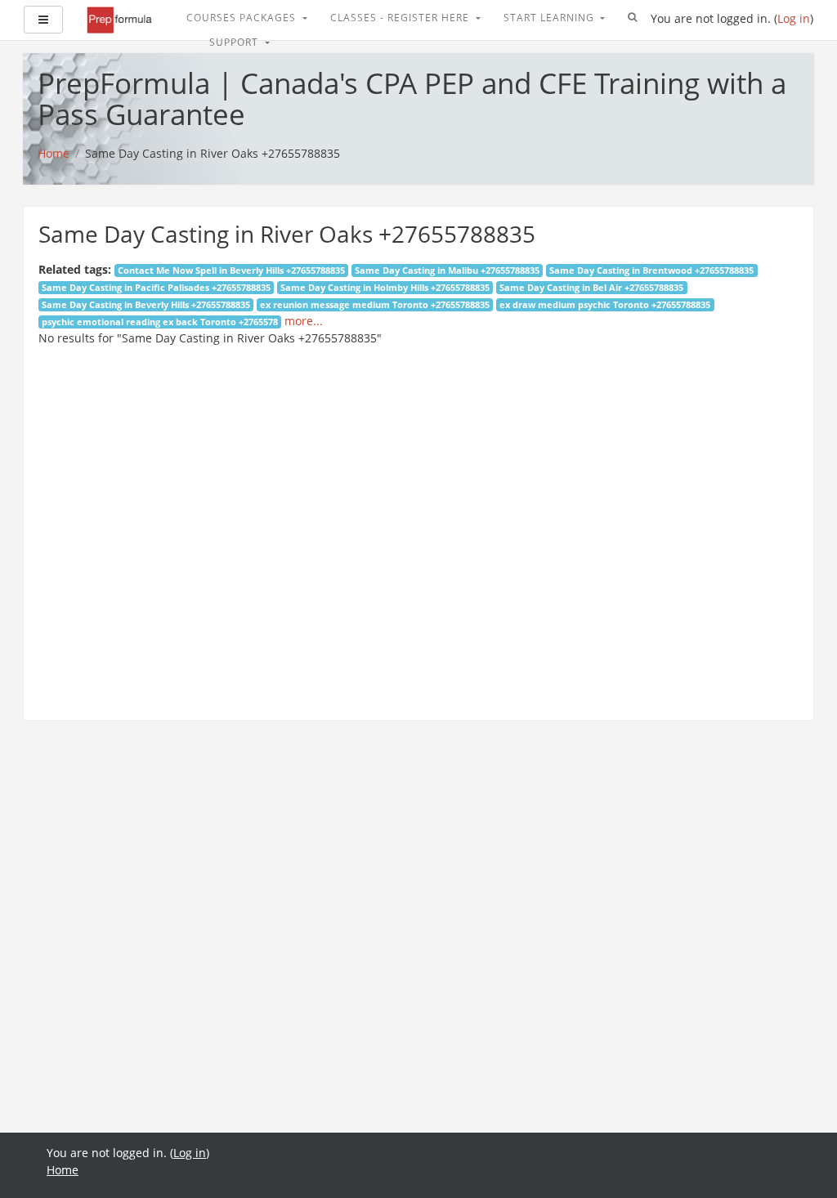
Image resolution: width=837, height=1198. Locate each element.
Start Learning (551, 18)
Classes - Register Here (401, 18)
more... (303, 321)
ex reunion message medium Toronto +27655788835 (375, 305)
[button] (632, 18)
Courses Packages (242, 18)
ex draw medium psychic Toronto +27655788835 (604, 305)
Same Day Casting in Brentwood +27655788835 (651, 270)
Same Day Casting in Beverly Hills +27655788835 (146, 305)
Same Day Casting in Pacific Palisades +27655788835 (156, 287)
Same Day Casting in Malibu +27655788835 (447, 270)
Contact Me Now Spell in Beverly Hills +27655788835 (231, 270)
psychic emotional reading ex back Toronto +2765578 (160, 322)
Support (235, 42)
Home (62, 1170)
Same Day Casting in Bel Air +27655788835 (591, 287)
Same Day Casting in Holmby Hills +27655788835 (385, 287)
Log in (793, 18)
